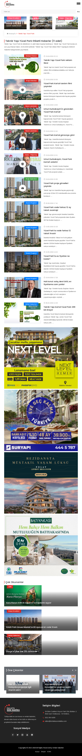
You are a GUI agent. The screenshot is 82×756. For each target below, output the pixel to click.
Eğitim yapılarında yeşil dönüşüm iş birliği (39, 23)
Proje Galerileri (31, 179)
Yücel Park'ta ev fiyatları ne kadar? (57, 257)
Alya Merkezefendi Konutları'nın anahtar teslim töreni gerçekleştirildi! (21, 687)
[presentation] (73, 670)
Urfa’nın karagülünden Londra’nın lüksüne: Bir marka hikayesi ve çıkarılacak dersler (66, 21)
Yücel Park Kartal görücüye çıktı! (59, 135)
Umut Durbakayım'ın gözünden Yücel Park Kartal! (58, 110)
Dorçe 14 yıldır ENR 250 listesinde (21, 651)
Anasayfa (12, 33)
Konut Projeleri (31, 203)
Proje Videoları (31, 80)
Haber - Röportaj (31, 155)
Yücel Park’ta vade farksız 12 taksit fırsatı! (57, 232)
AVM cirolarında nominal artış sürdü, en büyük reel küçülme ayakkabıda (15, 22)
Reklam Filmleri (31, 56)
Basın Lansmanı (31, 106)
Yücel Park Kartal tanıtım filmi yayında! (58, 85)
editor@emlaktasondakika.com (56, 721)
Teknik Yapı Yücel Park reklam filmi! (58, 61)
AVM (9, 587)
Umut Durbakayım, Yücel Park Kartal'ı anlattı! (58, 160)
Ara (78, 11)
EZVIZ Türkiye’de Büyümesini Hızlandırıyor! (58, 688)
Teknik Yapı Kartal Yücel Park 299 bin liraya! (59, 308)
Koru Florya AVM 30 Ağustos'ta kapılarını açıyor (28, 602)
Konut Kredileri (13, 611)
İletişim (43, 751)
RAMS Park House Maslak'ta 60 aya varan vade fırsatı (31, 627)
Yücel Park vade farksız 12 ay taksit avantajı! (57, 208)
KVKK (49, 751)
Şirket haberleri (31, 304)
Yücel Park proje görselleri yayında (56, 184)
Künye (37, 751)
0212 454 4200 (50, 717)
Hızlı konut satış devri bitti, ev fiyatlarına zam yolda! (57, 283)
